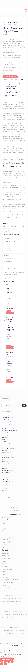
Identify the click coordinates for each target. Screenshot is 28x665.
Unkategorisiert (5, 483)
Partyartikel (4, 459)
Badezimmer (4, 415)
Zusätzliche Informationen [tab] (11, 86)
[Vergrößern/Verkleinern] (1, 661)
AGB (3, 526)
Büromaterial (4, 419)
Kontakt (3, 529)
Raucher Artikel (4, 461)
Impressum (4, 528)
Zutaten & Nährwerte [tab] (10, 88)
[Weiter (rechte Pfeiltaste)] (5, 664)
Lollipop (3, 455)
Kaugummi (3, 446)
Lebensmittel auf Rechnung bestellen (9, 537)
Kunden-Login (5, 547)
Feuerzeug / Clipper (5, 426)
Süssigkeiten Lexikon (6, 545)
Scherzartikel (4, 463)
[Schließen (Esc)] (12, 661)
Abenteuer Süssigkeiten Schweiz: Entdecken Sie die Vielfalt (14, 633)
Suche (2, 403)
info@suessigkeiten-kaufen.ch (15, 514)
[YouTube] (9, 517)
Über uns (4, 531)
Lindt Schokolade (5, 452)
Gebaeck (3, 432)
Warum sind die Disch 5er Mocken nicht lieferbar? (12, 611)
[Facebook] (2, 517)
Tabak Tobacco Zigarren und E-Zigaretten (11, 475)
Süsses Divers (4, 472)
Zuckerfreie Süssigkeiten (7, 541)
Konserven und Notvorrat (18, 26)
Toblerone (3, 479)
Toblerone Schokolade (6, 542)
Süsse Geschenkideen (6, 470)
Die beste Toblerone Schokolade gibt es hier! (11, 601)
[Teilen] (8, 661)
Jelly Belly (3, 441)
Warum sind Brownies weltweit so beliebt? (10, 617)
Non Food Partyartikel (6, 457)
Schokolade (4, 466)
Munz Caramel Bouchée (7, 595)
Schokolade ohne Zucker (7, 624)
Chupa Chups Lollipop (6, 424)
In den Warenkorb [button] (10, 312)
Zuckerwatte (4, 490)
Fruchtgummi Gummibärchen (8, 430)
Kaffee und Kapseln (5, 443)
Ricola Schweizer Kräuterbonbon (8, 608)
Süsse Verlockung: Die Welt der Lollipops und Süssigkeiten (14, 630)
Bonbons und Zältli (5, 417)
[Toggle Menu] (26, 9)
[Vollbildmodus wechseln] (5, 661)
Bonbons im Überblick (6, 620)
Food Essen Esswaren (10, 22)
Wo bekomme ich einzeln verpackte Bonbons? (11, 592)
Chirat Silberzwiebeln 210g (14, 83)
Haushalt (3, 439)
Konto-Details (4, 533)
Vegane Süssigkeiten (6, 539)
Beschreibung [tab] (9, 84)
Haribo (3, 437)
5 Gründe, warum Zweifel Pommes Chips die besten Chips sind (15, 614)
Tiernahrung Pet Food (6, 477)
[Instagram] (7, 517)
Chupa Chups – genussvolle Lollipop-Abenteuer (11, 598)
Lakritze (3, 450)
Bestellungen (4, 536)
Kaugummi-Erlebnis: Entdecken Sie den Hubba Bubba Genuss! (14, 637)
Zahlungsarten (5, 523)
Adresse (4, 534)
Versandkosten (16, 37)
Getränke (3, 435)
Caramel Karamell (5, 421)
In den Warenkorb (10, 76)
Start (4, 22)
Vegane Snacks (4, 486)
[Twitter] (5, 517)
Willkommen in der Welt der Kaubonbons (10, 627)
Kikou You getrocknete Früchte (8, 604)
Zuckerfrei (3, 488)
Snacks (3, 468)
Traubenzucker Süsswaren (7, 481)
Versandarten (5, 525)
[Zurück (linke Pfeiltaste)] (1, 664)
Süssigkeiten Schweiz (6, 544)
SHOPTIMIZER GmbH (14, 645)
